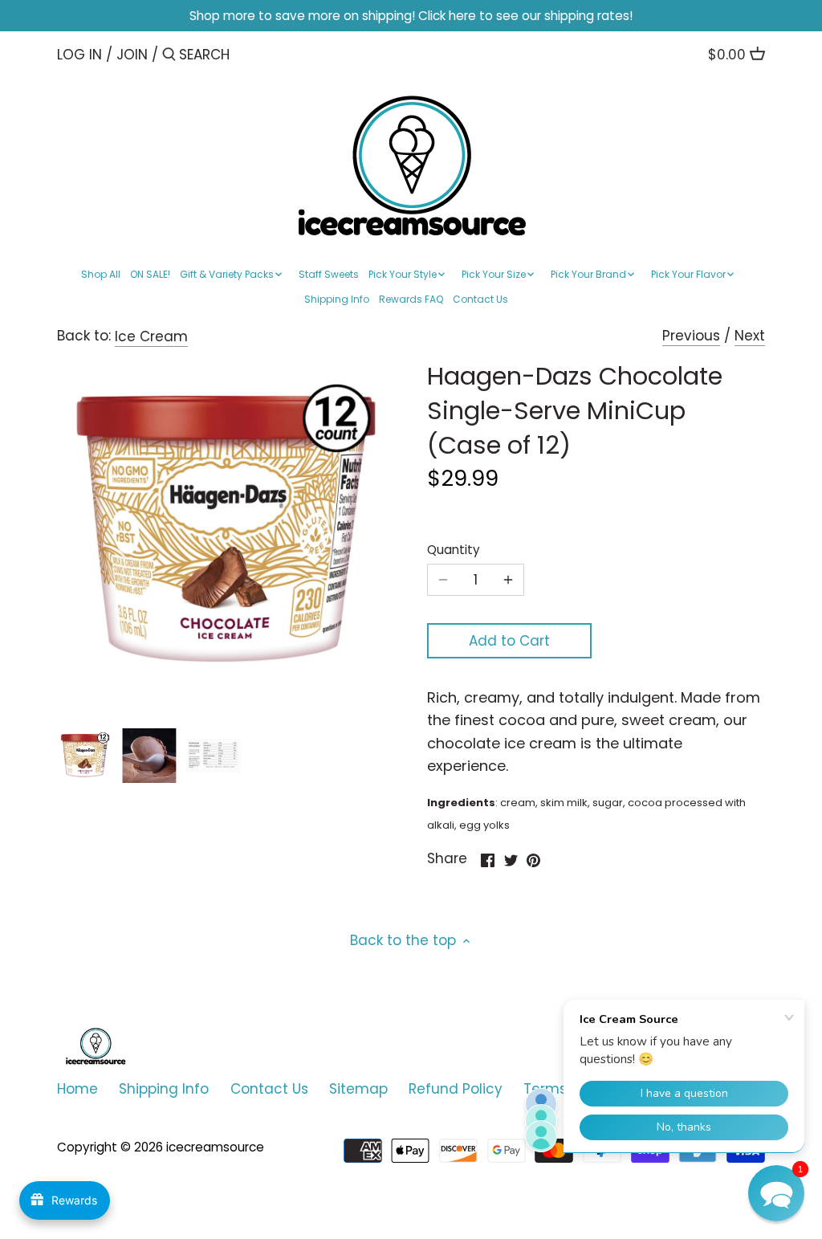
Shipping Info (164, 1088)
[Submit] (169, 55)
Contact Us (269, 1088)
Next (750, 335)
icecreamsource (215, 1147)
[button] (776, 1193)
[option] (85, 756)
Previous (691, 335)
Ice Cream (151, 336)
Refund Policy (456, 1088)
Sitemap (358, 1088)
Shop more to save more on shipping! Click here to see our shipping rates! (411, 15)
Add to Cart (509, 640)
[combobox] (247, 54)
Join (132, 54)
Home (77, 1088)
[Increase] (508, 579)
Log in (79, 54)
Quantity (453, 550)
